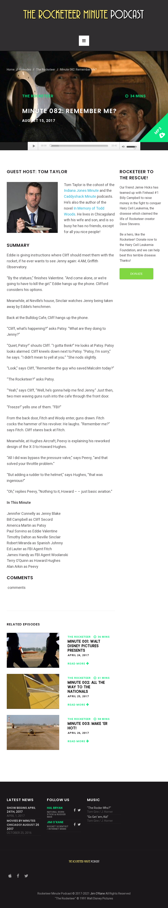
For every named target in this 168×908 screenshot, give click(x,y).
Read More (77, 664)
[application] (84, 146)
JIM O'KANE (55, 822)
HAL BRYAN (54, 808)
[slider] (79, 146)
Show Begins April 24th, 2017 (21, 810)
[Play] (34, 146)
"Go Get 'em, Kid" (97, 816)
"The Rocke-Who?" (99, 807)
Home (11, 69)
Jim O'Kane (97, 893)
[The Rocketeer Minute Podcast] (84, 14)
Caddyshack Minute (80, 196)
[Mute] (123, 147)
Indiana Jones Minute (81, 190)
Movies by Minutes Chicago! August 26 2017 (23, 825)
